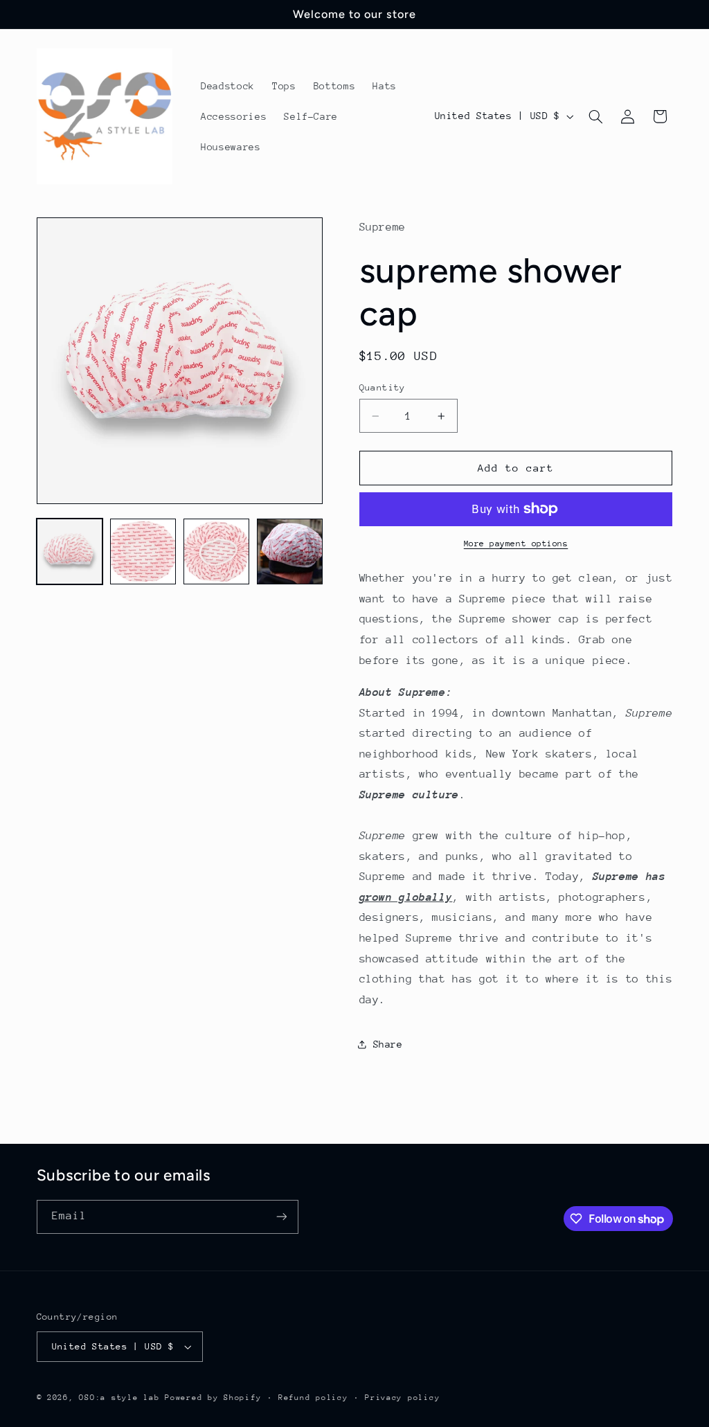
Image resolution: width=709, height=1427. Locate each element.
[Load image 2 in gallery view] (143, 552)
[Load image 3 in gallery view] (216, 552)
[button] (595, 116)
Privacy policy (402, 1397)
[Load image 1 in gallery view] (70, 552)
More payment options (516, 543)
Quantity (382, 387)
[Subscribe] (281, 1217)
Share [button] (388, 1044)
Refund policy (313, 1397)
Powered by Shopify (213, 1397)
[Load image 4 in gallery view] (290, 552)
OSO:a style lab (119, 1397)
